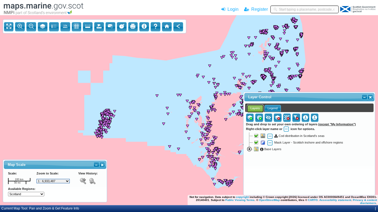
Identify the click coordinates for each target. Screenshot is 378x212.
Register (258, 9)
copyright (242, 196)
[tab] (255, 108)
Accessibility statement (335, 200)
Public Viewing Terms (240, 200)
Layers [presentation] (255, 108)
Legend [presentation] (273, 108)
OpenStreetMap (269, 200)
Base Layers (272, 149)
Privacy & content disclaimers (365, 201)
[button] (102, 165)
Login (233, 9)
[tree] (309, 159)
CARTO (313, 200)
